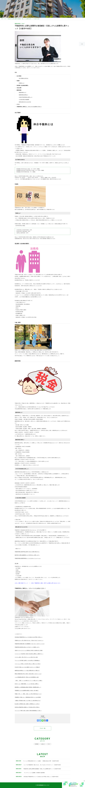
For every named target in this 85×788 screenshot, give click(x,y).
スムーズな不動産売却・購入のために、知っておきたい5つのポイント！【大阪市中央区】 (38, 764)
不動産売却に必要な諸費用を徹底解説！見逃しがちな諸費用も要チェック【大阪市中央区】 (38, 768)
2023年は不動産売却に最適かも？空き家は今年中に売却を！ (27, 707)
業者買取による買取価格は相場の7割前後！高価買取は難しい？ (28, 687)
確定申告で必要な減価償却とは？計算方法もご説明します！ (27, 555)
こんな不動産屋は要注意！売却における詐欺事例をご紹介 (27, 677)
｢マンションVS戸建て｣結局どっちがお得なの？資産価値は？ (27, 660)
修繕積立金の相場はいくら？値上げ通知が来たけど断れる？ (27, 670)
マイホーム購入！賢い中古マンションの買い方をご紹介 (26, 657)
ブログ (5, 18)
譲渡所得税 (19, 90)
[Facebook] (38, 721)
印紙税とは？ (21, 83)
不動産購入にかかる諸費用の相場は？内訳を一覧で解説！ (27, 690)
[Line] (42, 721)
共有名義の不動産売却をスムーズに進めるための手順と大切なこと (28, 637)
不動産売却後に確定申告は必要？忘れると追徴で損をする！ (27, 551)
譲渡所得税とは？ (22, 92)
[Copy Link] (45, 721)
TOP (2, 18)
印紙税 (18, 80)
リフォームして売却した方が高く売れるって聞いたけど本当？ (28, 663)
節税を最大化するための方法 (25, 101)
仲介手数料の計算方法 (23, 78)
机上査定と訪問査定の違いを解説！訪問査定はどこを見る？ (27, 703)
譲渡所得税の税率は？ (23, 94)
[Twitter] (40, 721)
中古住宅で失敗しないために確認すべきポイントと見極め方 (27, 667)
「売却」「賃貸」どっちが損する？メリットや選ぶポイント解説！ (28, 680)
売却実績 (36, 744)
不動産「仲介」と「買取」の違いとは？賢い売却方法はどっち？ (28, 693)
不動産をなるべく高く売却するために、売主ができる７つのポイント (29, 640)
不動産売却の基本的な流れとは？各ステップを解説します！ (27, 647)
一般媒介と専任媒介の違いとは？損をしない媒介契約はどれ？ (28, 700)
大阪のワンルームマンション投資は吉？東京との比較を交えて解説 (28, 650)
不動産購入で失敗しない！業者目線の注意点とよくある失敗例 (28, 697)
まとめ (18, 104)
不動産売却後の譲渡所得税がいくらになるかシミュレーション (28, 558)
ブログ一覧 (42, 728)
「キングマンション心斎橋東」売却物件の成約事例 (30, 772)
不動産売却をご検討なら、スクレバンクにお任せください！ (29, 106)
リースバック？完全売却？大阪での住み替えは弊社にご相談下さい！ (29, 653)
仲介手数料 (19, 75)
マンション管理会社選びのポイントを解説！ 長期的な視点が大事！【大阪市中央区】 (37, 761)
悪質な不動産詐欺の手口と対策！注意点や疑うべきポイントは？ (28, 673)
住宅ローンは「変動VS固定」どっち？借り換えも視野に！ (27, 683)
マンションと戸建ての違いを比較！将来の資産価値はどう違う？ (28, 710)
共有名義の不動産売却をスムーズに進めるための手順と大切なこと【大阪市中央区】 (37, 776)
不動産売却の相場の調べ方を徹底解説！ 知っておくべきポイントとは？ (30, 643)
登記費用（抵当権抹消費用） (23, 85)
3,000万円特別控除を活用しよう (25, 97)
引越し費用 (19, 87)
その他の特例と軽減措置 (24, 99)
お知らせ (43, 744)
